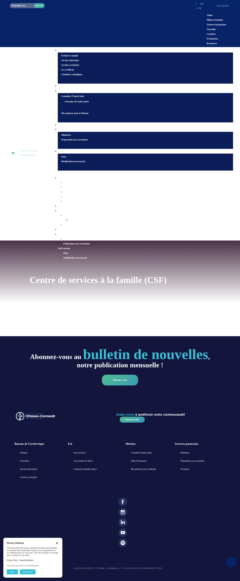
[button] (142, 173)
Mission (61, 210)
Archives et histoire (70, 65)
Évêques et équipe (69, 55)
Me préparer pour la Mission (74, 113)
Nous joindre (67, 125)
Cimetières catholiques (71, 74)
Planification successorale (73, 161)
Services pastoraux (66, 234)
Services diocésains (70, 60)
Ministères (66, 135)
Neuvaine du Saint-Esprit (77, 101)
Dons (63, 156)
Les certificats (67, 70)
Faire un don (67, 151)
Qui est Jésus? (67, 86)
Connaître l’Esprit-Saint (72, 96)
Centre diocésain (65, 178)
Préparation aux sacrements (74, 139)
